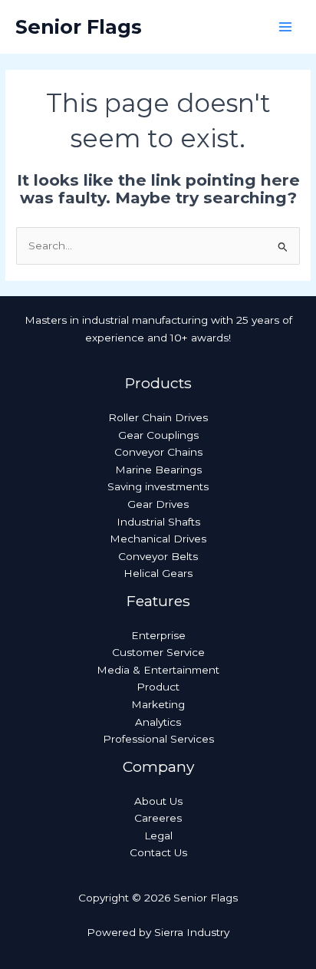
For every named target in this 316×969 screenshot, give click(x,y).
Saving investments (158, 486)
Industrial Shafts (158, 522)
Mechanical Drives (158, 538)
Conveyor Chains (158, 452)
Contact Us (158, 852)
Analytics (158, 722)
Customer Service (158, 652)
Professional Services (158, 739)
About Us (158, 801)
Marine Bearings (158, 469)
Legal (158, 835)
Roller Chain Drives (158, 417)
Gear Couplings (158, 435)
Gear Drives (158, 504)
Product (158, 687)
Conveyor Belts (158, 556)
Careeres (158, 818)
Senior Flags (78, 26)
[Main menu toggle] (285, 27)
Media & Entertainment (158, 670)
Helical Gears (158, 573)
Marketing (158, 704)
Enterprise (158, 635)
